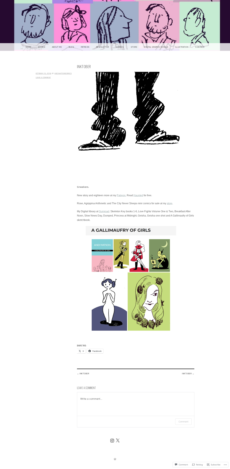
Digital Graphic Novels (156, 47)
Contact (199, 47)
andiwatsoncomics (63, 73)
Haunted (138, 195)
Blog (71, 47)
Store (134, 47)
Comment (183, 421)
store (169, 203)
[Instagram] (112, 440)
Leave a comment (43, 78)
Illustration (181, 47)
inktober (187, 373)
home (28, 47)
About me (57, 47)
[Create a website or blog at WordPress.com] (115, 459)
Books (41, 47)
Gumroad (104, 211)
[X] (117, 440)
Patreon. (121, 195)
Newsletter (102, 47)
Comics (120, 47)
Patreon (85, 47)
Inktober (84, 373)
